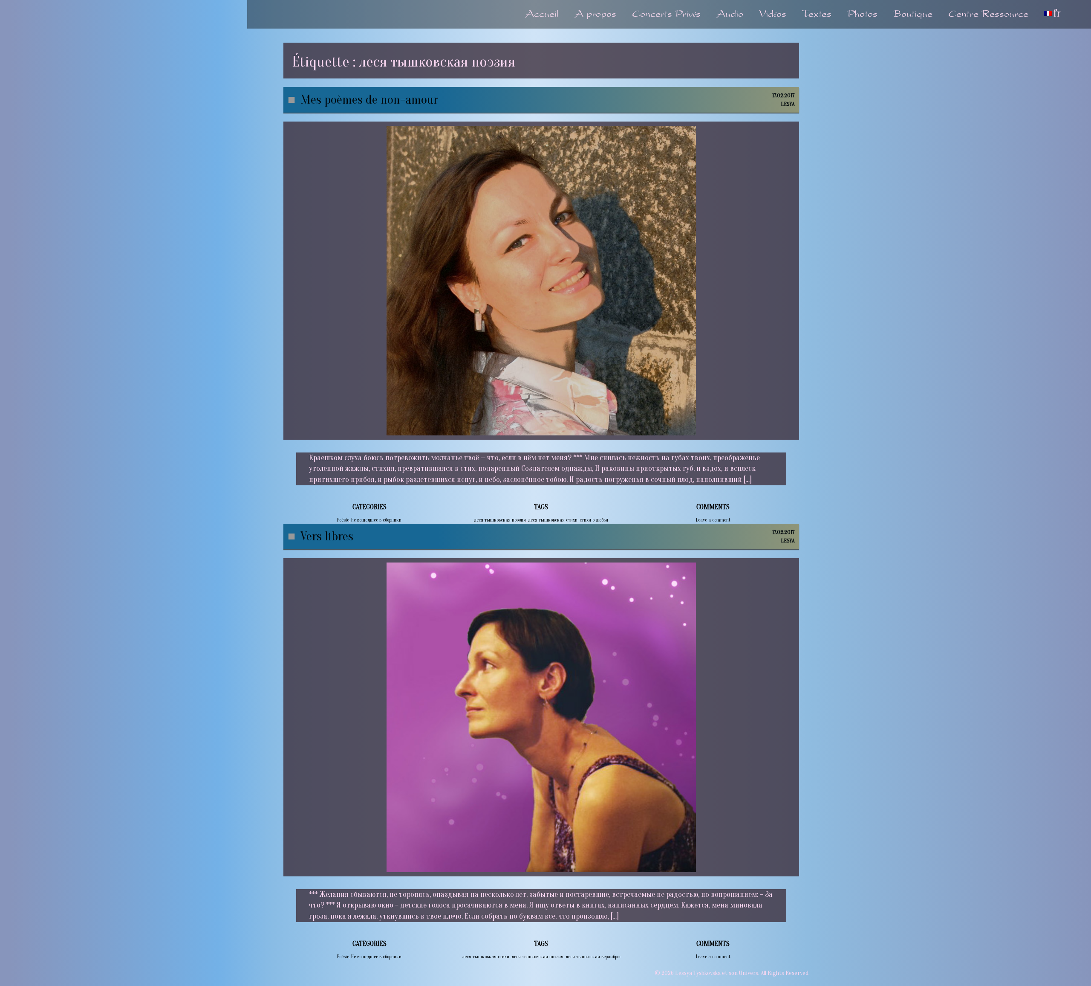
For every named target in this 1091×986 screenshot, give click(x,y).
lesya (788, 104)
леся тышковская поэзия (500, 520)
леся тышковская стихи (552, 520)
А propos (595, 15)
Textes (816, 15)
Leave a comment (713, 520)
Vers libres (326, 536)
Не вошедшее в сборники (376, 520)
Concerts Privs (666, 15)
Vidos (772, 15)
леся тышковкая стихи (485, 957)
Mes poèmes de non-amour (369, 99)
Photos (862, 15)
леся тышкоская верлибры (593, 957)
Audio (729, 15)
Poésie (343, 520)
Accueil (542, 15)
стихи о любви (594, 520)
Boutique (912, 15)
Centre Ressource (988, 15)
